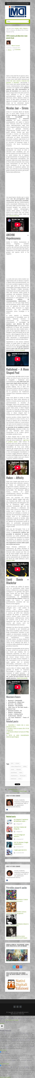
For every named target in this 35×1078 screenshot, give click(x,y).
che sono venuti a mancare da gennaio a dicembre (17, 81)
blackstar (18, 769)
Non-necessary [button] (4, 1063)
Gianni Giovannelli (22, 678)
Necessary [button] (3, 1050)
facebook (21, 967)
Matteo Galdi (10, 560)
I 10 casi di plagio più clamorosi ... (19, 835)
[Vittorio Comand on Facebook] (7, 809)
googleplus (17, 967)
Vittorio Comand (16, 45)
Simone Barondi (14, 216)
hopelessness (14, 775)
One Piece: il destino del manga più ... (20, 828)
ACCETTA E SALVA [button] (5, 1077)
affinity (25, 766)
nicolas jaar (23, 775)
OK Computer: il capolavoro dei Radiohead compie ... (21, 820)
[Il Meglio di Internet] (17, 15)
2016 (12, 763)
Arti (21, 28)
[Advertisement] (17, 63)
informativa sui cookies (12, 1020)
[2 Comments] (21, 50)
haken (20, 772)
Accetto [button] (2, 1023)
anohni (12, 769)
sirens (19, 778)
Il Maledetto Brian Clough (20, 791)
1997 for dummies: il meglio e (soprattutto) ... (21, 843)
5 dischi (17, 763)
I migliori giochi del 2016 (20, 850)
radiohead (13, 778)
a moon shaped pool (16, 766)
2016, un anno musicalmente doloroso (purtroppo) (17, 736)
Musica (25, 28)
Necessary (4, 1052)
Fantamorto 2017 (13, 789)
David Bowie (14, 772)
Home (17, 28)
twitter (14, 967)
